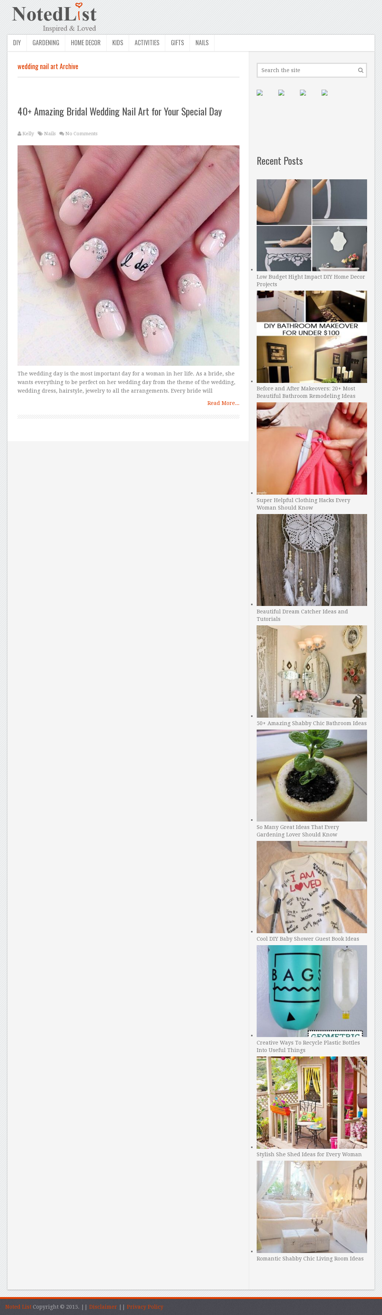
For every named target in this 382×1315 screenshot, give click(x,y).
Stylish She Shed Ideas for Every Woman (309, 1154)
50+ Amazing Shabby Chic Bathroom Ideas (312, 723)
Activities (147, 42)
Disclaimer (103, 1307)
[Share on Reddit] (330, 99)
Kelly (28, 133)
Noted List (18, 1307)
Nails (202, 42)
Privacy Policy (145, 1307)
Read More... (223, 403)
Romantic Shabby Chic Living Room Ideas (310, 1259)
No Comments (81, 133)
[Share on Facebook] (287, 99)
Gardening (45, 42)
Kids (117, 42)
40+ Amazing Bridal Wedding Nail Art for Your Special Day (120, 111)
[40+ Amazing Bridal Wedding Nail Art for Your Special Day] (128, 257)
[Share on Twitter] (309, 99)
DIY (17, 42)
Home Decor (86, 42)
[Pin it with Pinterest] (266, 99)
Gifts (177, 42)
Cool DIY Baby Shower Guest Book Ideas (308, 939)
